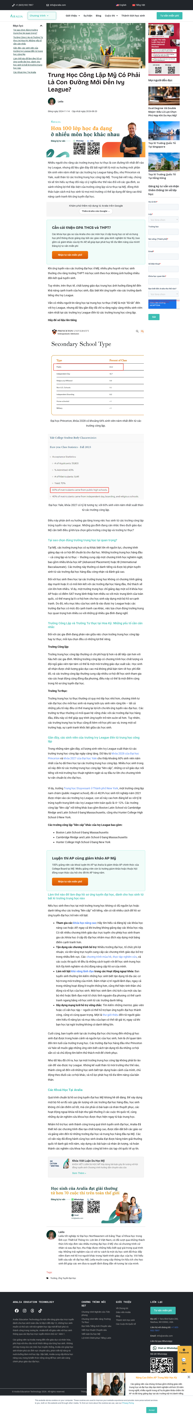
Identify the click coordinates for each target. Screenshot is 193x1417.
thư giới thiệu (110, 1014)
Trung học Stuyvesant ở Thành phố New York (91, 788)
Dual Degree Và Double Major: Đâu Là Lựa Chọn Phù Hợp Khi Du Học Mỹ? (162, 112)
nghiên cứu (130, 956)
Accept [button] (152, 1410)
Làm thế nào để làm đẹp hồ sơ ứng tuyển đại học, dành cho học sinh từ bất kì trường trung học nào (27, 63)
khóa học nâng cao (84, 922)
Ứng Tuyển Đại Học (67, 1278)
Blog (98, 15)
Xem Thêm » (79, 1173)
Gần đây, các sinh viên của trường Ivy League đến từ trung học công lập (28, 51)
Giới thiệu (71, 15)
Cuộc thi (110, 15)
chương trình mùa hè (99, 956)
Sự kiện (88, 15)
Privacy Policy (128, 1403)
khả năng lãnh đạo (82, 971)
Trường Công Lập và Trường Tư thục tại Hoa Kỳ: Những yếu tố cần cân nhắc (28, 40)
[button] (41, 25)
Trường (53, 1278)
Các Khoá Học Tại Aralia (24, 72)
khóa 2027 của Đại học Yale (80, 758)
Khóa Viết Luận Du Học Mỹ (88, 1160)
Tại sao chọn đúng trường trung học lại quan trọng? (25, 31)
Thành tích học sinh (133, 15)
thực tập (118, 956)
